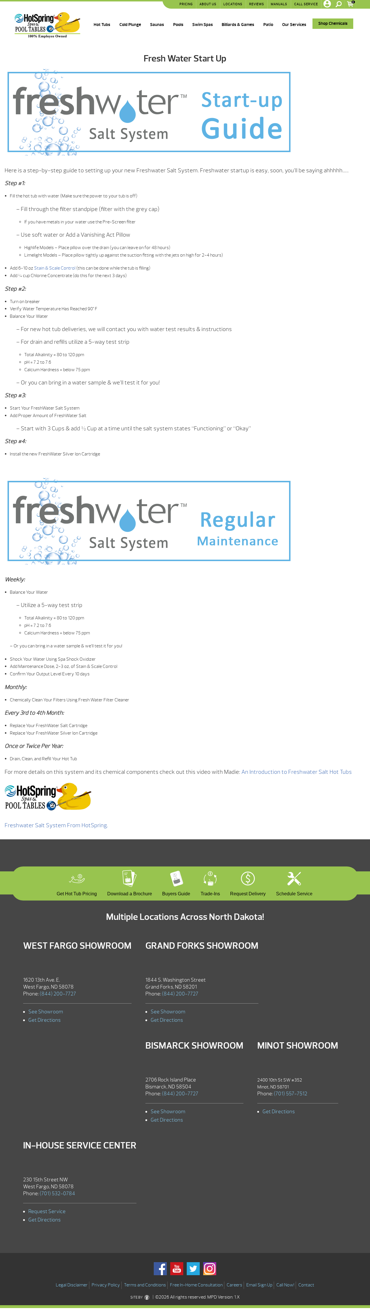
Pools (178, 24)
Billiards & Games (238, 24)
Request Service (47, 1211)
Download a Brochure (129, 893)
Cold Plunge (130, 24)
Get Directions (44, 1020)
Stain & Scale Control (54, 268)
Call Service (306, 4)
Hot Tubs (102, 24)
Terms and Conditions (145, 1285)
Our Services (294, 24)
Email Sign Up (259, 1285)
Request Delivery (248, 893)
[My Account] (327, 4)
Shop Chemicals (332, 23)
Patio (268, 24)
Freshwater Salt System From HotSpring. (56, 825)
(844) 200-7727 (58, 994)
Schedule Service (294, 893)
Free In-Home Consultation (196, 1285)
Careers (234, 1285)
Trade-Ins (210, 893)
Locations (233, 4)
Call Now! (285, 1285)
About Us (208, 4)
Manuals (279, 4)
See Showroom (45, 1011)
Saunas (157, 24)
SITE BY (136, 1297)
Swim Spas (202, 24)
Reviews (256, 4)
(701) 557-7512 (290, 1093)
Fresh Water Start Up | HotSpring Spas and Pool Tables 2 (47, 25)
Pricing (186, 4)
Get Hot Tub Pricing (77, 893)
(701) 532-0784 (57, 1193)
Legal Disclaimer (72, 1285)
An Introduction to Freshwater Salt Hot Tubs (296, 772)
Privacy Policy (106, 1285)
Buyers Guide (176, 893)
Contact (306, 1285)
